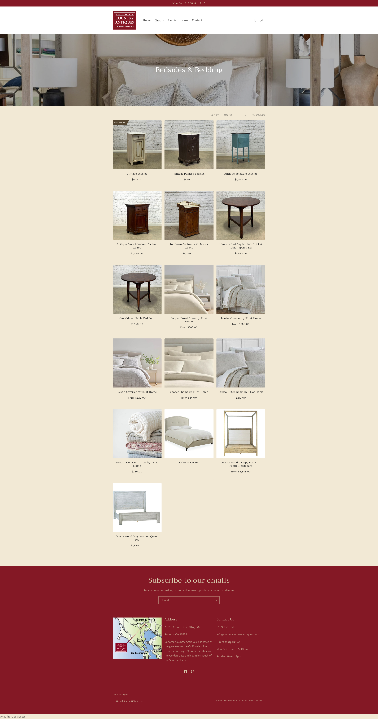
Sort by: (215, 115)
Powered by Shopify (256, 700)
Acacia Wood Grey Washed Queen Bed (137, 538)
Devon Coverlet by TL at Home (137, 392)
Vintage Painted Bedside (189, 173)
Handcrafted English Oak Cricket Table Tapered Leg (241, 246)
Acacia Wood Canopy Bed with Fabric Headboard (240, 464)
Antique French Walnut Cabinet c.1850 (137, 246)
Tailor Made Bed (189, 462)
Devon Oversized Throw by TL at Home (137, 464)
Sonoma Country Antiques (235, 700)
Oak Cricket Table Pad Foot (137, 318)
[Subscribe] (215, 600)
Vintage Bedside (137, 173)
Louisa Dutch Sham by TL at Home (240, 392)
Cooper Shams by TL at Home (189, 392)
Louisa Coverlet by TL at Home (241, 318)
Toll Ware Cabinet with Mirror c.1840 (189, 246)
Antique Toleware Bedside (240, 173)
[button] (159, 20)
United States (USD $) (127, 701)
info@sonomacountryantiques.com (237, 634)
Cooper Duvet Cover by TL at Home (189, 320)
